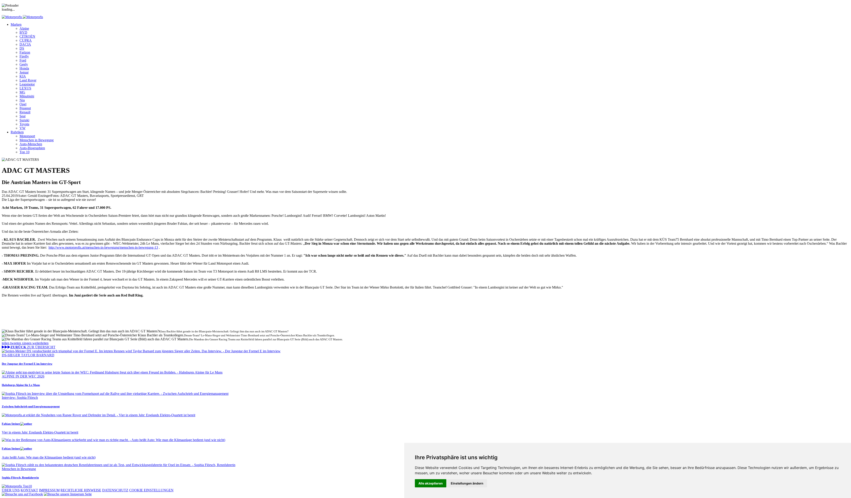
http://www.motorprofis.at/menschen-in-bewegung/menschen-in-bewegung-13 (103, 247)
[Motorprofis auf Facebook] (22, 494)
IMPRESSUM (49, 490)
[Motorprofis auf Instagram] (68, 494)
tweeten (16, 343)
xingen (27, 343)
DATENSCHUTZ (115, 490)
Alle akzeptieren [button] (430, 483)
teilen (6, 343)
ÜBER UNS (11, 490)
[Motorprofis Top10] (17, 486)
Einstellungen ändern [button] (467, 483)
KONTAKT (29, 490)
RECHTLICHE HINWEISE (81, 490)
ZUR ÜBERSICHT (32, 347)
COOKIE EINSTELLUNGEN (151, 490)
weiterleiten (40, 343)
